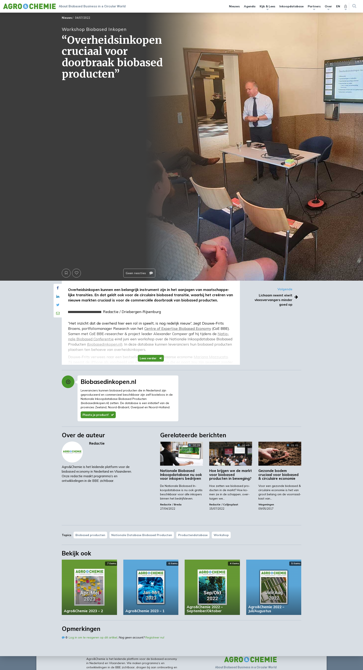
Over (328, 6)
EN (338, 6)
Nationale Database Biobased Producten (141, 535)
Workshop (221, 535)
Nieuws (234, 6)
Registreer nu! (154, 637)
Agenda (249, 6)
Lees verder (148, 358)
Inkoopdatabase (291, 6)
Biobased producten (90, 535)
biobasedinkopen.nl (95, 403)
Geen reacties (136, 273)
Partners (314, 6)
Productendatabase (193, 535)
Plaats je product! (96, 415)
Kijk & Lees (267, 6)
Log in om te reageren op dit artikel (93, 637)
